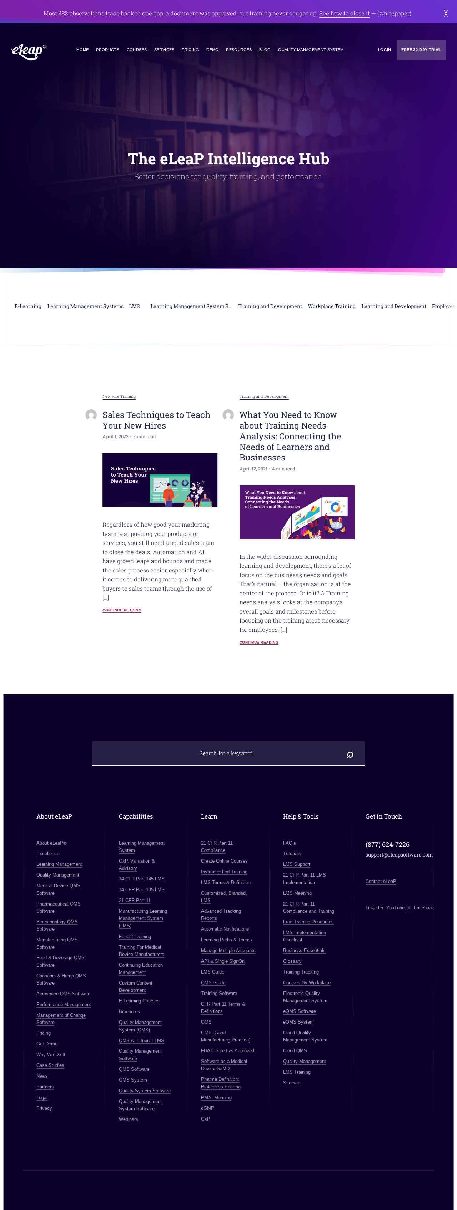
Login (384, 50)
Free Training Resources (308, 921)
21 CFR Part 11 (135, 900)
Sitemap (291, 1082)
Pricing (190, 50)
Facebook (424, 908)
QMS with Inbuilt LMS (141, 1040)
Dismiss (446, 13)
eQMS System (298, 1022)
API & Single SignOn (223, 961)
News (42, 1076)
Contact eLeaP (381, 881)
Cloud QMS (295, 1050)
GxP (205, 1119)
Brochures (129, 1011)
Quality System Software (145, 1090)
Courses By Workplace (307, 982)
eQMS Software (299, 1011)
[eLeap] (29, 52)
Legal (41, 1097)
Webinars (128, 1119)
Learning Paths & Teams (226, 939)
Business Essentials (304, 950)
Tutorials (292, 853)
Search (350, 753)
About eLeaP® (51, 843)
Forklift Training (135, 936)
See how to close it (344, 13)
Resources (239, 50)
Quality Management (57, 875)
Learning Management (59, 864)
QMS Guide (213, 982)
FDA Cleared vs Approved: (228, 1050)
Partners (45, 1086)
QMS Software (134, 1069)
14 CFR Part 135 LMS (142, 889)
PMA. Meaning (216, 1097)
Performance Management (63, 1004)
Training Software (219, 993)
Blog (265, 50)
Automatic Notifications (225, 929)
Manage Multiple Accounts (228, 950)
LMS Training (297, 1072)
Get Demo (46, 1043)
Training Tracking (301, 972)
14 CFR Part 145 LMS (142, 879)
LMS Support (296, 864)
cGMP (207, 1108)
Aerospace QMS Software (63, 993)
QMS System (133, 1080)
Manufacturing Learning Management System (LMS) (143, 918)
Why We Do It (50, 1054)
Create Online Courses (224, 861)
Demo (212, 50)
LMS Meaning (297, 893)
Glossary (292, 961)
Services (164, 50)
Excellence (47, 853)
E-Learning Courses (139, 1001)
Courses (137, 50)
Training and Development (264, 396)
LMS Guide (212, 972)
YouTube (395, 908)
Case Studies (50, 1065)
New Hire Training (119, 396)
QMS (206, 1022)
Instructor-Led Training (224, 871)
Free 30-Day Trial (421, 50)
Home (82, 50)
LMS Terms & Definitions (227, 882)
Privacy (44, 1108)
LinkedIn (374, 908)
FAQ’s (289, 843)
